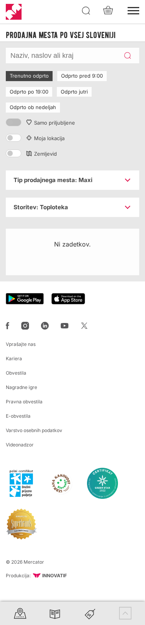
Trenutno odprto (29, 76)
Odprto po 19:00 (29, 92)
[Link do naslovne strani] (14, 12)
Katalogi (55, 613)
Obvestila (16, 373)
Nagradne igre (21, 387)
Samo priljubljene (54, 123)
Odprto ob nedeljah (33, 107)
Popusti (90, 613)
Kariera (14, 358)
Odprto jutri (74, 92)
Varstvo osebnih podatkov (34, 430)
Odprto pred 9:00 (82, 76)
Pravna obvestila (24, 402)
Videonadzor (20, 445)
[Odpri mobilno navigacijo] (133, 10)
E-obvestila (18, 416)
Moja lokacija (49, 138)
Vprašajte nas (21, 344)
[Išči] (86, 11)
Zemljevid (45, 154)
